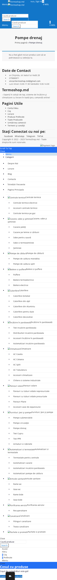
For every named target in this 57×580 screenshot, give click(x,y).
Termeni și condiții (16, 125)
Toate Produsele (15, 119)
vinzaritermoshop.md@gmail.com (24, 81)
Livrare (11, 114)
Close (2, 151)
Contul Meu (13, 108)
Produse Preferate (16, 117)
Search (6, 19)
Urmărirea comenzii (17, 122)
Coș (9, 111)
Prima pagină (21, 42)
